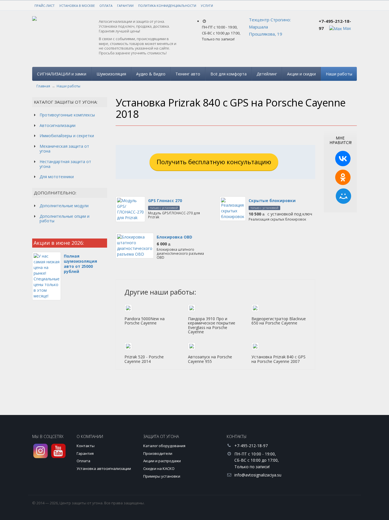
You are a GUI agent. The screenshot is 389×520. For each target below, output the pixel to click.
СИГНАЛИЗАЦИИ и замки (61, 74)
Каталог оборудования (164, 445)
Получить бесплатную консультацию (214, 161)
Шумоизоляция (111, 74)
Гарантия (85, 453)
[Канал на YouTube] (58, 451)
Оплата (105, 5)
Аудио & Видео (150, 74)
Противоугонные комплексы (67, 115)
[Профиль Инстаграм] (40, 451)
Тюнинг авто (187, 74)
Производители (157, 453)
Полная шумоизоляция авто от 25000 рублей (80, 263)
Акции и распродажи (162, 460)
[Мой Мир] (343, 196)
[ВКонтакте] (343, 158)
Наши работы (339, 74)
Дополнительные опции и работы (64, 218)
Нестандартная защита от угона (65, 164)
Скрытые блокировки (272, 200)
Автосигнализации (57, 125)
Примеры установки (161, 476)
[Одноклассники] (343, 177)
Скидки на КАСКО (159, 468)
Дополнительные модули (64, 205)
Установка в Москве (77, 5)
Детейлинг (267, 74)
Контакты (86, 445)
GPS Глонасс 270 (165, 200)
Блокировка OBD (174, 237)
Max (346, 28)
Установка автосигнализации (104, 468)
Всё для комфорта (228, 74)
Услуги (207, 5)
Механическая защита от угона (64, 148)
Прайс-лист (44, 5)
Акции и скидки (301, 74)
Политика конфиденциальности (167, 5)
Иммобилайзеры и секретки (67, 135)
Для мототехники (57, 176)
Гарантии (125, 5)
